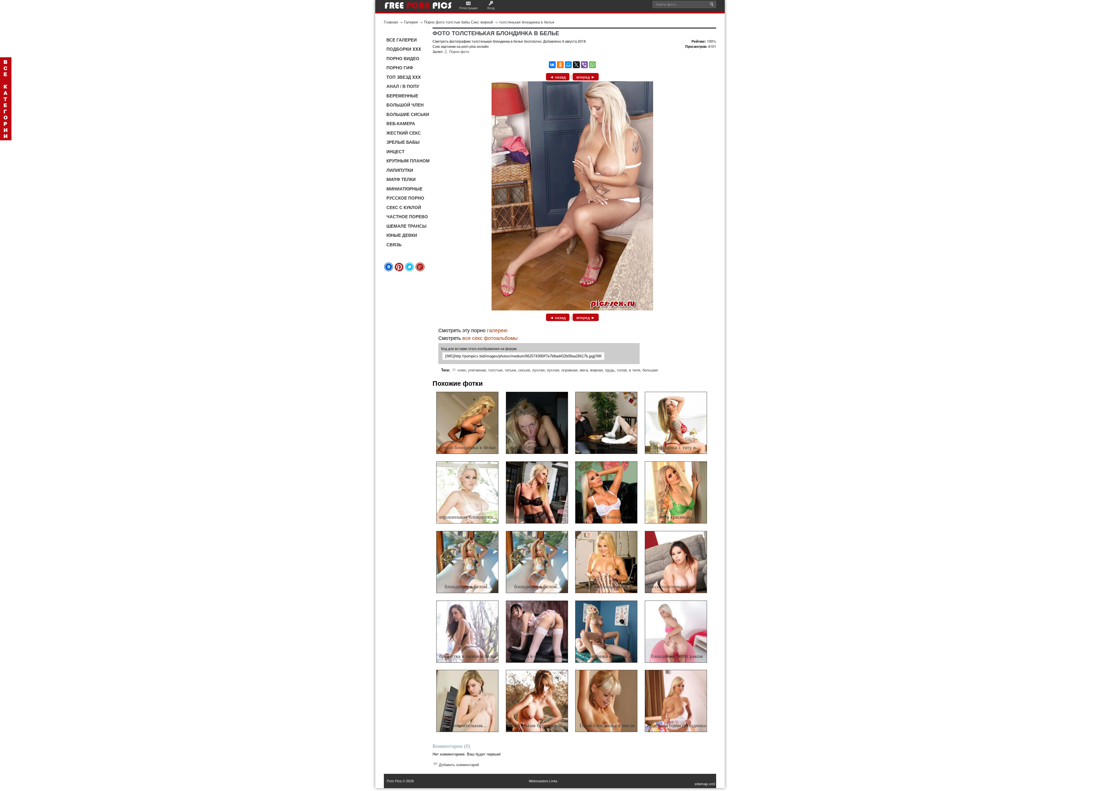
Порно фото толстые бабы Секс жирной (458, 22)
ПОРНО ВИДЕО (402, 58)
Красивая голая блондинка (676, 725)
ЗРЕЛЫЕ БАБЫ (403, 142)
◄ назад (558, 77)
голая (622, 370)
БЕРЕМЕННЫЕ (402, 96)
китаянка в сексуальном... (537, 656)
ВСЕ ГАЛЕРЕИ (401, 40)
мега (584, 370)
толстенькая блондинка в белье (526, 22)
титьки (510, 370)
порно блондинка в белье (538, 447)
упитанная (477, 370)
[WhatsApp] (592, 64)
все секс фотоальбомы (490, 337)
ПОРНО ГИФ (399, 67)
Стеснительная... (468, 725)
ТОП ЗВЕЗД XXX (403, 77)
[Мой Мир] (568, 64)
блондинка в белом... (468, 586)
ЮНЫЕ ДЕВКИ (401, 235)
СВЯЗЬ (394, 244)
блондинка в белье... (607, 447)
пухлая (538, 370)
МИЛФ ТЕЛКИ (401, 179)
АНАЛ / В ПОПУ (402, 86)
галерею (497, 330)
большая (650, 370)
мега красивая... (676, 517)
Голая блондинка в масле (607, 725)
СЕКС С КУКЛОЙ (403, 207)
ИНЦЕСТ (395, 151)
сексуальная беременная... (538, 725)
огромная (569, 370)
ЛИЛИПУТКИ (399, 170)
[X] (576, 64)
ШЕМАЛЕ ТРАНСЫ (406, 226)
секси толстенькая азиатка (676, 586)
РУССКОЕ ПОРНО (405, 198)
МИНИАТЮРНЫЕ (404, 189)
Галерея (411, 22)
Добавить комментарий (459, 764)
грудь (610, 370)
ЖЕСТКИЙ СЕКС (403, 133)
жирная (596, 370)
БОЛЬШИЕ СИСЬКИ (407, 114)
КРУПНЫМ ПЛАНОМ (408, 161)
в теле (634, 370)
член (461, 370)
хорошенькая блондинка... (468, 517)
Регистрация (468, 7)
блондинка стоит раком (677, 656)
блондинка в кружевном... (537, 517)
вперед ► (585, 77)
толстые (495, 370)
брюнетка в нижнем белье (468, 656)
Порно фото (459, 51)
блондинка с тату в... (676, 447)
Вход (490, 7)
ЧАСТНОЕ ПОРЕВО (407, 216)
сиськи (524, 370)
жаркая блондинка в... (607, 586)
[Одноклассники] (560, 64)
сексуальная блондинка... (607, 517)
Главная (391, 22)
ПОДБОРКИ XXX (403, 49)
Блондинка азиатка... (607, 656)
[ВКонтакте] (552, 64)
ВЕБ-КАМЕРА (400, 123)
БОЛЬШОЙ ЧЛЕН (405, 105)
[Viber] (584, 64)
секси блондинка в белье (468, 447)
